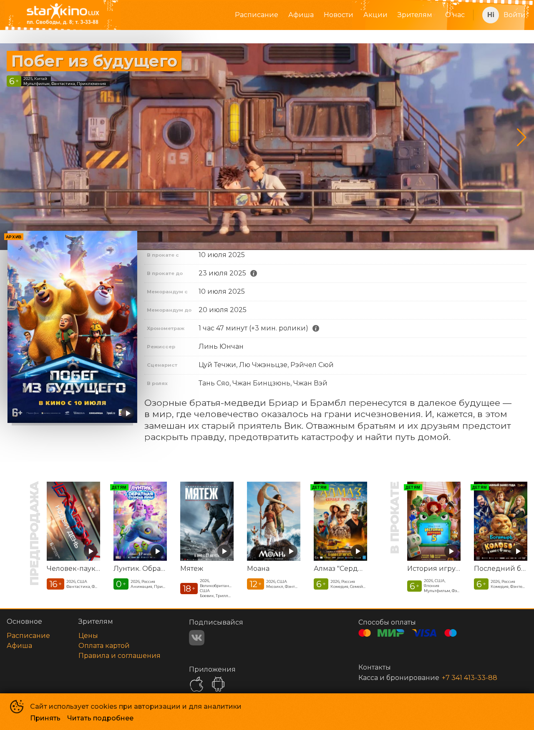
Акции (375, 15)
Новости (338, 15)
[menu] (301, 15)
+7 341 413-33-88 (469, 678)
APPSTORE (196, 684)
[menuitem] (256, 15)
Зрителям (415, 15)
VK (196, 637)
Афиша (301, 15)
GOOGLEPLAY (218, 684)
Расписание (256, 15)
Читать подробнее (100, 718)
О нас (455, 15)
